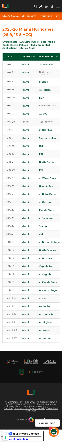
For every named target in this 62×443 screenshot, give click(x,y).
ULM (41, 146)
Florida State (46, 210)
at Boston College (49, 242)
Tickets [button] (31, 16)
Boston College (48, 290)
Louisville (44, 306)
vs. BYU (43, 114)
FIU (41, 154)
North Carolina (47, 250)
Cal (41, 234)
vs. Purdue (45, 338)
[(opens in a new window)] (12, 361)
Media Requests (46, 404)
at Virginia (45, 274)
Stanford (44, 226)
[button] (58, 6)
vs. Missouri (45, 330)
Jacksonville (46, 64)
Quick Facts (39, 41)
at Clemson (45, 202)
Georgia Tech (46, 186)
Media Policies (19, 45)
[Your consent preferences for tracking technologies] (6, 437)
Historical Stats (26, 48)
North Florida (47, 162)
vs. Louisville (46, 314)
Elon (41, 98)
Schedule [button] (46, 16)
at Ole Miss (45, 130)
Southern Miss (47, 138)
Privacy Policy (37, 406)
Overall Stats (9, 41)
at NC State (45, 258)
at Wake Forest (48, 178)
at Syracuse (46, 218)
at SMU (43, 298)
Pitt (41, 170)
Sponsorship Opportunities (29, 408)
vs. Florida (45, 89)
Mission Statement (16, 406)
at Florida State (48, 282)
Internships (29, 404)
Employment (13, 404)
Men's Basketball (13, 16)
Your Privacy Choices (25, 433)
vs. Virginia (45, 322)
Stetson (43, 82)
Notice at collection (16, 439)
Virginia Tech (46, 266)
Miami (25, 64)
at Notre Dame (47, 194)
